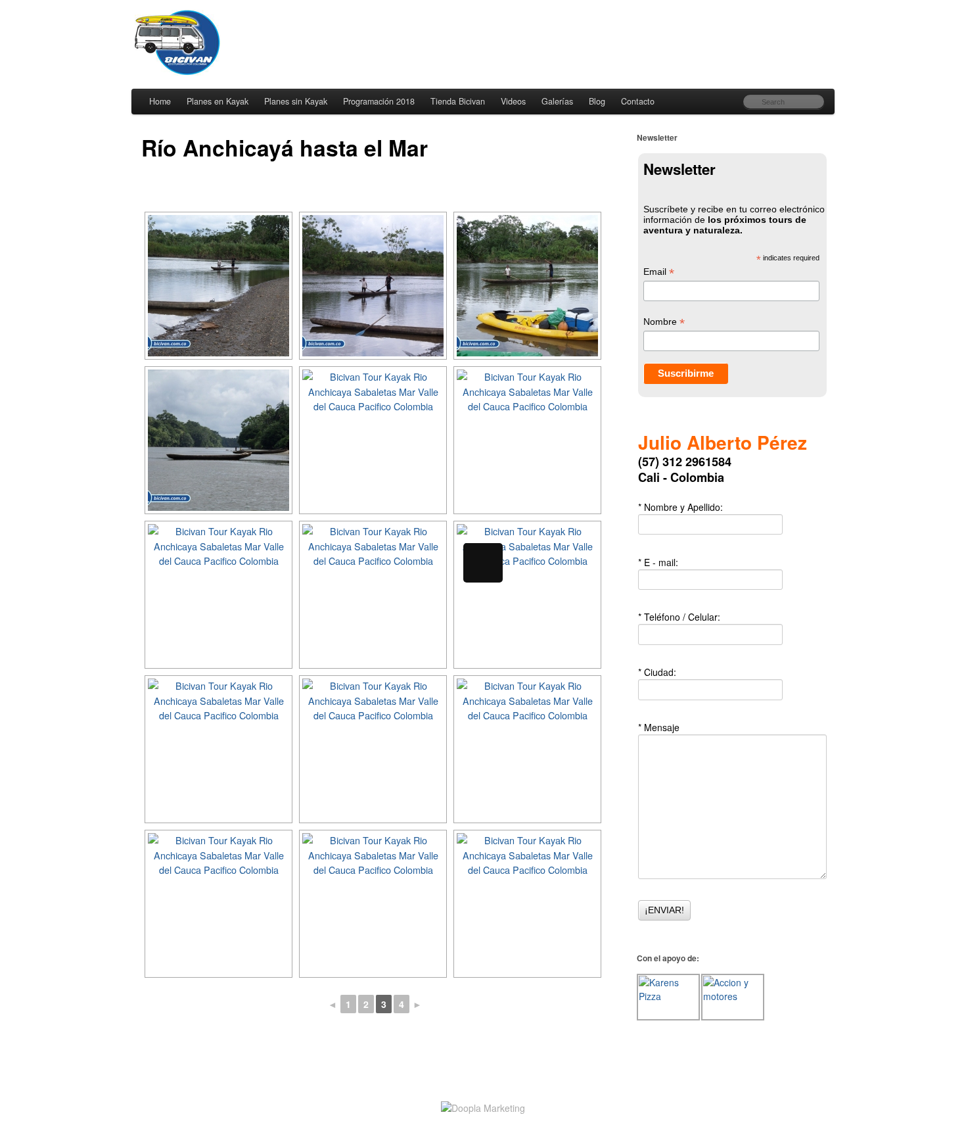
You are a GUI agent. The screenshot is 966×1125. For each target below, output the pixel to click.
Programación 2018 (379, 101)
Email (658, 272)
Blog (597, 101)
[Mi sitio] (230, 43)
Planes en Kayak (217, 101)
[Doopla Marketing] (483, 1107)
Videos (513, 101)
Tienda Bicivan (457, 101)
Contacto (638, 101)
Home (160, 101)
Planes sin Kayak (295, 101)
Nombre (664, 322)
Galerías (557, 101)
